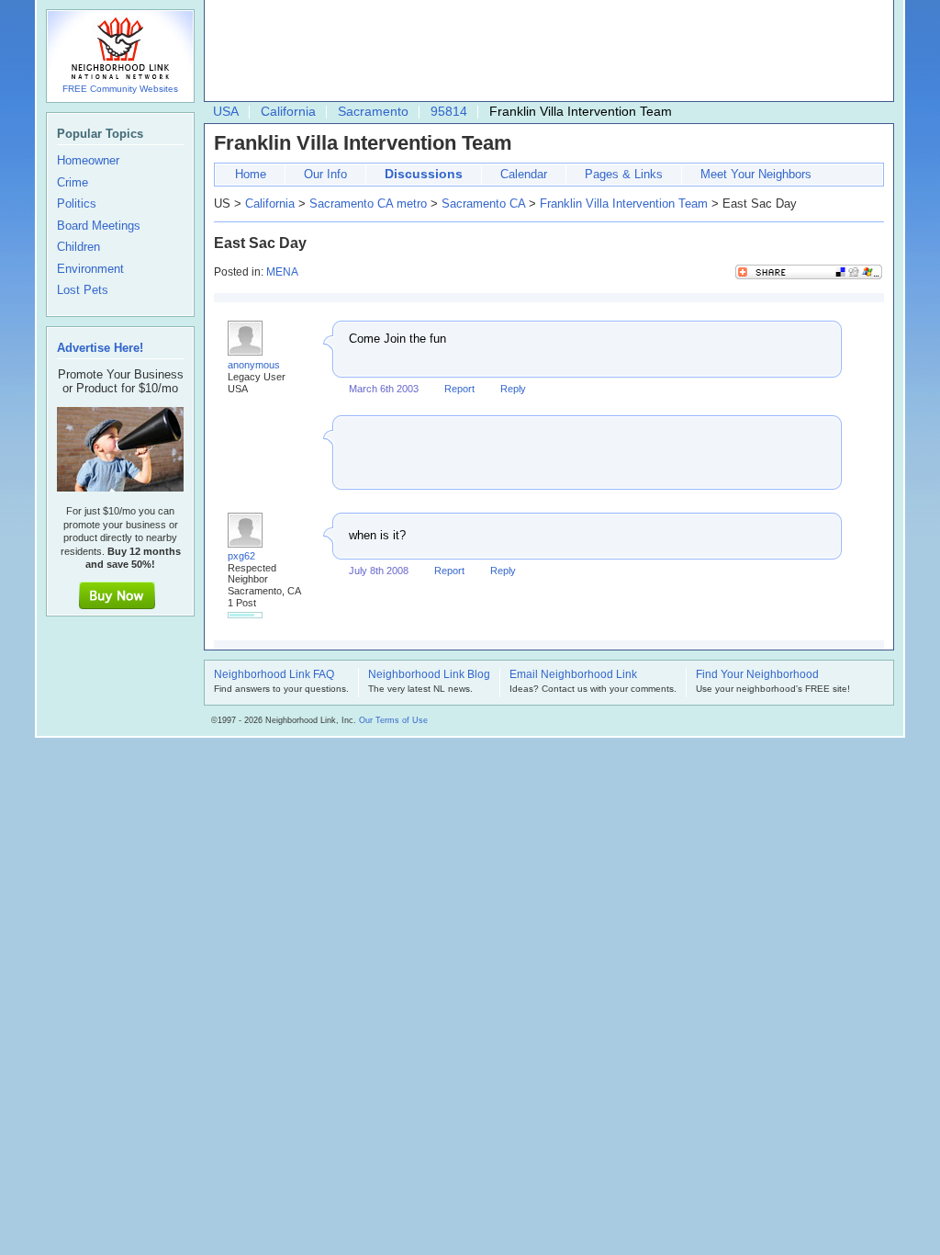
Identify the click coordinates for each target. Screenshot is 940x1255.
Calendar (523, 174)
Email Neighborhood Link (573, 675)
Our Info (325, 174)
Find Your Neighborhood (757, 675)
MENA (282, 272)
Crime (72, 182)
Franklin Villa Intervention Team (624, 203)
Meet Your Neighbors (755, 174)
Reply (513, 388)
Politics (76, 204)
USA (226, 111)
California (288, 111)
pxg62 (241, 555)
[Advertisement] (544, 51)
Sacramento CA (483, 203)
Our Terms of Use (393, 720)
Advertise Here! (100, 348)
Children (78, 247)
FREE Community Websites (120, 89)
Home (250, 174)
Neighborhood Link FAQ (274, 675)
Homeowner (88, 160)
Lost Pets (82, 290)
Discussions (424, 173)
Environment (90, 269)
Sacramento (373, 111)
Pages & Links (624, 174)
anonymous (254, 364)
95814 (449, 111)
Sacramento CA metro (368, 203)
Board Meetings (98, 226)
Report (459, 388)
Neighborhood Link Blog (429, 675)
